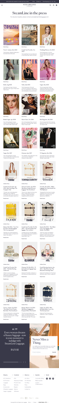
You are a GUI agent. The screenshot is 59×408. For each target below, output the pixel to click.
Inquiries (37, 375)
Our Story (27, 378)
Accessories (6, 387)
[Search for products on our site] (50, 5)
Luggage (5, 382)
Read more (6, 198)
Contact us (38, 1)
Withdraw (16, 391)
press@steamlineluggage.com (40, 17)
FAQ (15, 378)
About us (27, 375)
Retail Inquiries (38, 380)
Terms (29, 402)
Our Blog (27, 382)
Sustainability (28, 387)
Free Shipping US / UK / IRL (49, 1)
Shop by (5, 375)
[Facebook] (50, 379)
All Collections (7, 378)
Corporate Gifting (39, 378)
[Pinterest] (53, 379)
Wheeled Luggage (8, 389)
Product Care (17, 382)
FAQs (33, 1)
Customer (16, 375)
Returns (16, 389)
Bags (4, 385)
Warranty (16, 385)
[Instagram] (47, 379)
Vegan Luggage (7, 391)
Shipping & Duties (18, 380)
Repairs (16, 387)
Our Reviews (28, 380)
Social (47, 375)
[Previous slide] (23, 362)
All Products (6, 380)
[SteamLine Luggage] (29, 5)
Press (26, 385)
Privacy (34, 402)
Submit (54, 352)
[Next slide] (25, 362)
